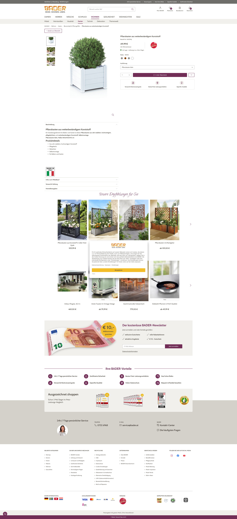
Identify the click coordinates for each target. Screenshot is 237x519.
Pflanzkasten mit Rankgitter (164, 243)
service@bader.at (130, 425)
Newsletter (74, 472)
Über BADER (124, 455)
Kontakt (123, 458)
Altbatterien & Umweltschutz (104, 472)
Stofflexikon (149, 463)
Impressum (99, 460)
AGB (97, 458)
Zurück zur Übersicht (54, 31)
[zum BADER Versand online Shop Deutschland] (46, 499)
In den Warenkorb (161, 75)
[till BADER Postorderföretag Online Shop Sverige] (51, 499)
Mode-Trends (149, 472)
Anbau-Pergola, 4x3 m (72, 304)
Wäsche (48, 463)
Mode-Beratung (150, 466)
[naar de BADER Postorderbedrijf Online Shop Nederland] (61, 499)
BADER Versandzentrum (127, 463)
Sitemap (48, 455)
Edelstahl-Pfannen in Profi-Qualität (164, 304)
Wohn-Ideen (149, 475)
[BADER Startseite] (55, 9)
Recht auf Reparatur (101, 484)
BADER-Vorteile (75, 455)
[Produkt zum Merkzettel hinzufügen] (191, 75)
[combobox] (111, 9)
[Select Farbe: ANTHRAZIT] (121, 58)
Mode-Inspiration (151, 469)
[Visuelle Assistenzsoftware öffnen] (185, 500)
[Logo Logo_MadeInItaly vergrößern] (50, 171)
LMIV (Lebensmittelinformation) (105, 478)
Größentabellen (150, 455)
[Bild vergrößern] (113, 115)
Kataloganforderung (76, 475)
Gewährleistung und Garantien (104, 469)
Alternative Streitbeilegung (103, 475)
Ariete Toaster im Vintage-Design (103, 304)
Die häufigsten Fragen (77, 469)
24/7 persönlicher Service (134, 2)
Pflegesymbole (150, 460)
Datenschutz (99, 463)
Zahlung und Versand (76, 458)
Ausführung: (123, 63)
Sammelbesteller (75, 466)
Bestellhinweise (150, 458)
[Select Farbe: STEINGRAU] (128, 58)
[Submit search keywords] (132, 9)
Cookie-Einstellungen (102, 466)
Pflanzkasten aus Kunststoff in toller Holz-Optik (72, 244)
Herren (48, 460)
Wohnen (48, 466)
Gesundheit (49, 469)
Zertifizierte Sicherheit (77, 463)
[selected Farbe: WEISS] (132, 58)
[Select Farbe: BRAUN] (125, 58)
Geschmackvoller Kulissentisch (133, 304)
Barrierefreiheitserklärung (102, 481)
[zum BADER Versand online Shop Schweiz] (56, 499)
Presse (122, 460)
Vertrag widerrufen (101, 455)
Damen (48, 458)
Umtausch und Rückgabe (77, 460)
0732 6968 (102, 425)
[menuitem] (47, 17)
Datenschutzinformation (130, 351)
